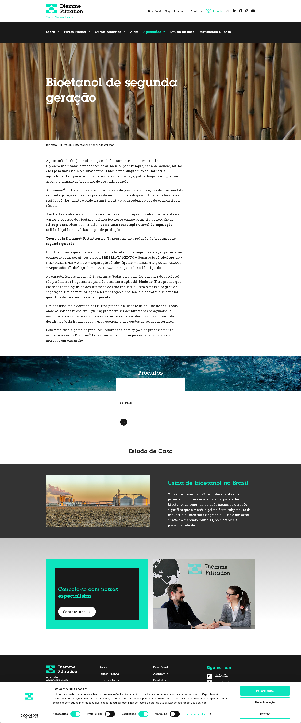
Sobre (104, 667)
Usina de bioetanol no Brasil (208, 483)
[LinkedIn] (211, 676)
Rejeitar (265, 713)
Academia (180, 11)
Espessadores (109, 680)
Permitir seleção (265, 702)
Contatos (196, 11)
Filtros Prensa (109, 674)
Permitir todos (265, 690)
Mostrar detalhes (196, 714)
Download (154, 11)
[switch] (110, 714)
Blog (167, 11)
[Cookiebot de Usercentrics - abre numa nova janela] (29, 716)
